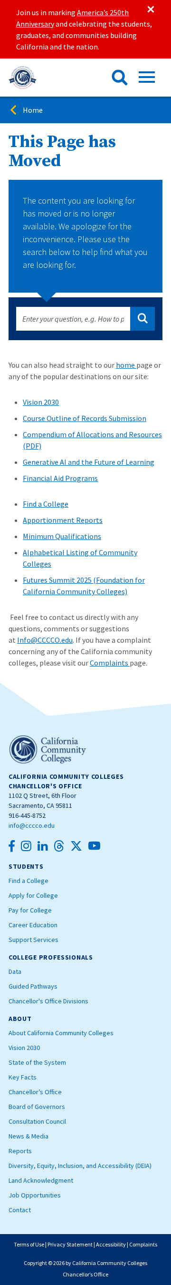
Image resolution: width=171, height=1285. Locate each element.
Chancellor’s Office (35, 1092)
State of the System (37, 1062)
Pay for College (30, 910)
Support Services (33, 939)
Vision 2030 (41, 402)
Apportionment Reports (63, 520)
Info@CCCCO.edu (45, 640)
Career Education (33, 925)
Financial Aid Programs (60, 478)
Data (15, 971)
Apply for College (33, 895)
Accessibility (111, 1244)
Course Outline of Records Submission (84, 418)
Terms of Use (29, 1244)
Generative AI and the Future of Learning (88, 462)
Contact (20, 1210)
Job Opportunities (35, 1195)
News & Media (28, 1136)
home (126, 365)
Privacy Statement (70, 1244)
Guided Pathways (33, 986)
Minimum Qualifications (62, 536)
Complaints (110, 662)
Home (33, 110)
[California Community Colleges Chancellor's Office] (23, 77)
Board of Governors (37, 1106)
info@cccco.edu (32, 825)
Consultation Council (37, 1121)
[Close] (150, 9)
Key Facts (23, 1077)
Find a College (45, 504)
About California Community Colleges (61, 1033)
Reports (20, 1151)
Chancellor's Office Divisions (48, 1001)
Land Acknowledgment (41, 1180)
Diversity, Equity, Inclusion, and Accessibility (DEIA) (80, 1165)
